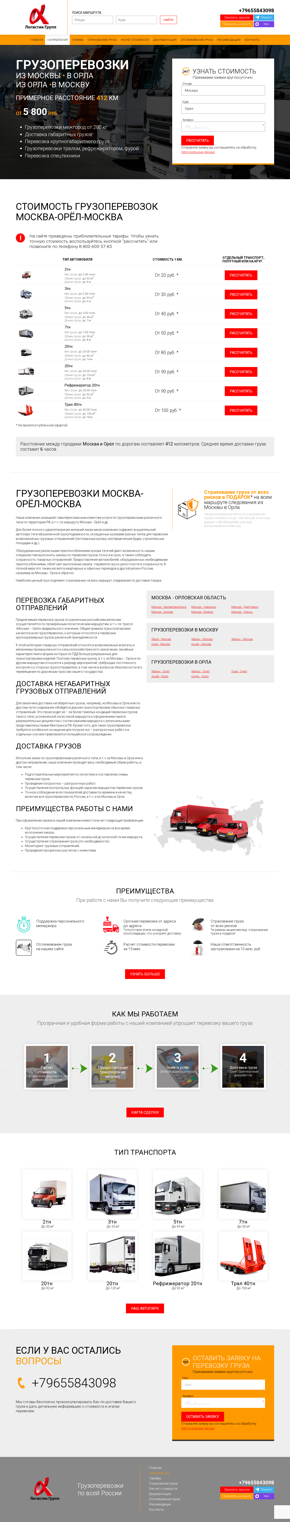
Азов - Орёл (239, 671)
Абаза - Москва (161, 639)
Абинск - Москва (242, 639)
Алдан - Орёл (200, 676)
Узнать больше (145, 974)
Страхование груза (102, 40)
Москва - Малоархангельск (169, 607)
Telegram (266, 17)
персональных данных (198, 152)
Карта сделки (145, 1112)
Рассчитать (241, 275)
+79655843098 (256, 10)
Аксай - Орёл (159, 676)
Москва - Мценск (202, 612)
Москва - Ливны (242, 612)
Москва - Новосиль (203, 607)
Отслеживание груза (197, 40)
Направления (57, 40)
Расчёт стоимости (135, 40)
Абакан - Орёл (160, 671)
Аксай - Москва (201, 644)
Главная (36, 40)
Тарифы (77, 40)
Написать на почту (236, 24)
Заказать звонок (237, 17)
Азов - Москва (160, 644)
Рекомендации (228, 40)
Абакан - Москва (202, 639)
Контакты (252, 40)
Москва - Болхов (162, 612)
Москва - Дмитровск (245, 607)
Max (266, 24)
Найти (168, 20)
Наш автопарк (145, 1308)
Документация (164, 40)
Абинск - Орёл (200, 671)
